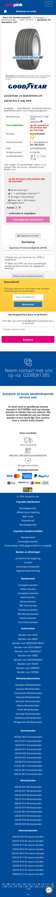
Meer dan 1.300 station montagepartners (28, 455)
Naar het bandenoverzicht (17, 17)
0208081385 (36, 375)
